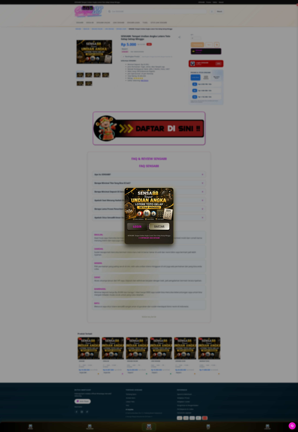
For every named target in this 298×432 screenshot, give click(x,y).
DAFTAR (159, 226)
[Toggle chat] (292, 425)
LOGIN (137, 226)
